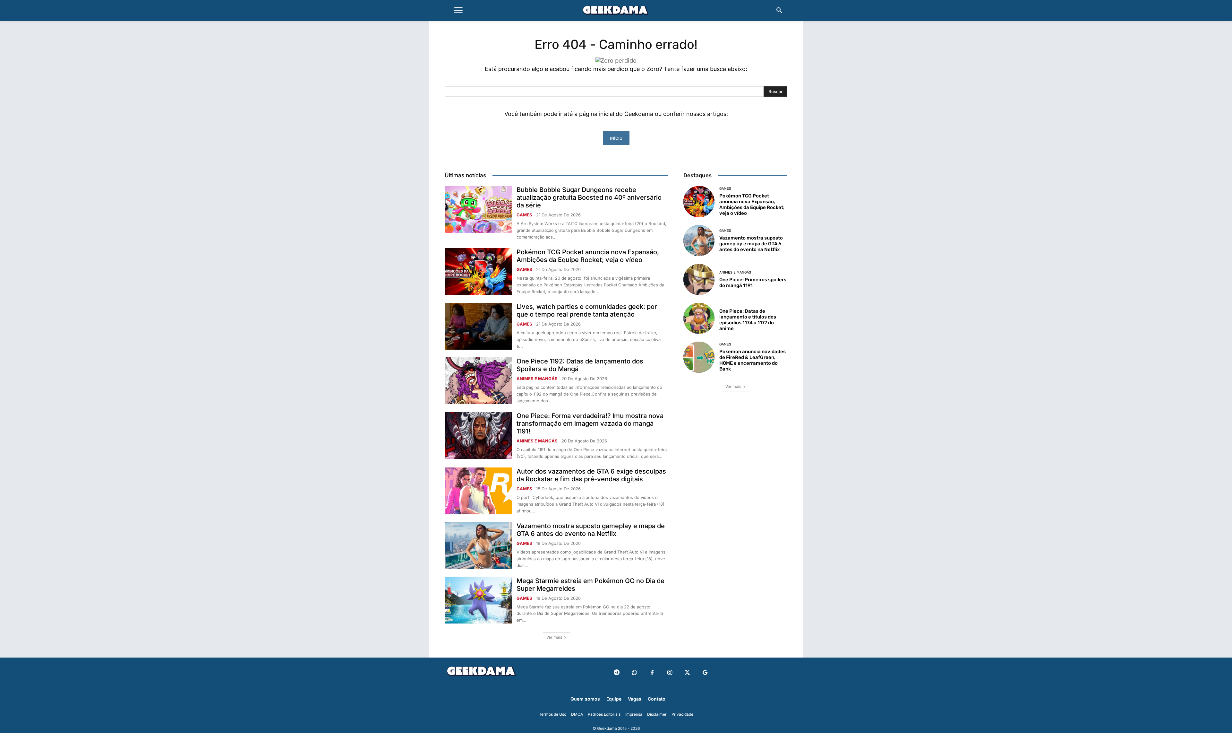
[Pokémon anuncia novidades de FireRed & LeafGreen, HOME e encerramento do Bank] (698, 357)
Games (524, 215)
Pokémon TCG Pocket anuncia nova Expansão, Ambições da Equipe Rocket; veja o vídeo (588, 256)
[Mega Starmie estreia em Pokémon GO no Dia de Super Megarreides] (478, 600)
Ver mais (554, 637)
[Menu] (458, 10)
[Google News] (705, 673)
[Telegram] (617, 673)
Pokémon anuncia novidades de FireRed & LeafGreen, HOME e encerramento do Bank (752, 360)
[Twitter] (687, 673)
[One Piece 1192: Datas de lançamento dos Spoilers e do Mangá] (478, 380)
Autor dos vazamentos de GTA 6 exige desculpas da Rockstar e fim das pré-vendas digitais (591, 475)
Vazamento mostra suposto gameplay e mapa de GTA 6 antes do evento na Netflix (591, 529)
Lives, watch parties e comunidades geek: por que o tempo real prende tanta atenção (587, 310)
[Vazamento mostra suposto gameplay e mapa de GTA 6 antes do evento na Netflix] (478, 545)
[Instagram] (670, 673)
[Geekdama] (616, 11)
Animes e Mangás (537, 379)
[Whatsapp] (634, 673)
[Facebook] (652, 673)
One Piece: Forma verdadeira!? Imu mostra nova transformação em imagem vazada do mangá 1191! (590, 423)
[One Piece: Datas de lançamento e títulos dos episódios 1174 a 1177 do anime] (698, 318)
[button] (779, 11)
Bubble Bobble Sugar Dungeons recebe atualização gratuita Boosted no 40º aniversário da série (589, 197)
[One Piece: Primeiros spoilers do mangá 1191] (698, 279)
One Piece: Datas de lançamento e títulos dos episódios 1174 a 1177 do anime (747, 319)
